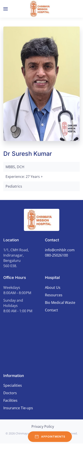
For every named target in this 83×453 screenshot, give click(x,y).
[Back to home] (41, 9)
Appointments (53, 436)
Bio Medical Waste (60, 302)
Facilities (10, 400)
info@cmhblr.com (60, 249)
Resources (53, 295)
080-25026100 (56, 255)
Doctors (10, 392)
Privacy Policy (42, 426)
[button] (5, 9)
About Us (52, 287)
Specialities (12, 385)
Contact (51, 310)
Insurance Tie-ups (18, 407)
